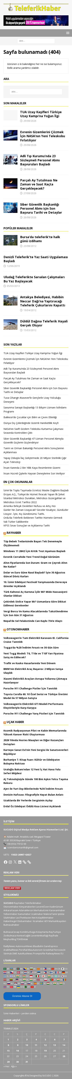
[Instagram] (10, 862)
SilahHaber (9, 917)
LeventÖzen (42, 906)
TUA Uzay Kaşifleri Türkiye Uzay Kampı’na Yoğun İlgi (41, 114)
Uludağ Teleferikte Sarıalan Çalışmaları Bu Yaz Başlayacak (34, 279)
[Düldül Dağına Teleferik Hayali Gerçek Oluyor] (10, 324)
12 (45, 1045)
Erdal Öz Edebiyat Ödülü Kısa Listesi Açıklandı (32, 806)
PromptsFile (39, 953)
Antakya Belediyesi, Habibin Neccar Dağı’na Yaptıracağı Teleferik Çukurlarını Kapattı (42, 301)
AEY (46, 921)
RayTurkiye (55, 931)
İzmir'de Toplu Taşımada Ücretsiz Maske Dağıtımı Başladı (36, 490)
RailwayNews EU (54, 953)
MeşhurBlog (9, 939)
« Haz (6, 1066)
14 (64, 1045)
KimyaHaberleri (27, 906)
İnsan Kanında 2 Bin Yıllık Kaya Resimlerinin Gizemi (31, 467)
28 (64, 1056)
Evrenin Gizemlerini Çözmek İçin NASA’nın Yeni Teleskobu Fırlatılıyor (42, 136)
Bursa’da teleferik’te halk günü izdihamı (40, 239)
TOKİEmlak (22, 939)
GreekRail (48, 949)
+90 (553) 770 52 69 (16, 843)
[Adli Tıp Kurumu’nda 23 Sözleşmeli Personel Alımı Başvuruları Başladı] (10, 159)
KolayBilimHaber (44, 917)
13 (54, 1045)
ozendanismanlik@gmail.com (22, 847)
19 (45, 1050)
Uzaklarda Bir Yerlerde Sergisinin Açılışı (27, 800)
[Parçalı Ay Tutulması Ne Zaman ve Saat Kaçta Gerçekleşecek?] (10, 183)
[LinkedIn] (20, 862)
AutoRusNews (25, 953)
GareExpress (51, 946)
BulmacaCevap (11, 931)
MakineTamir (50, 914)
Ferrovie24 (59, 949)
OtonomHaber (18, 629)
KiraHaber (38, 921)
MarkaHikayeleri (57, 921)
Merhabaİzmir (41, 910)
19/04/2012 (29, 310)
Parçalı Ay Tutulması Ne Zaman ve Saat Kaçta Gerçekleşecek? (38, 184)
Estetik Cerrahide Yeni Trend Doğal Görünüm (31, 556)
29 (8, 1061)
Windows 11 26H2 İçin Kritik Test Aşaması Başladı (34, 551)
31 (27, 1061)
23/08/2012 (29, 246)
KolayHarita (42, 931)
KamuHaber (24, 914)
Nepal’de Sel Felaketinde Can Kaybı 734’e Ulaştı (32, 621)
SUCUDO (8, 903)
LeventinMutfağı (39, 935)
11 (36, 1045)
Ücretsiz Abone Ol (22, 996)
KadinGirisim (56, 906)
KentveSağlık (24, 935)
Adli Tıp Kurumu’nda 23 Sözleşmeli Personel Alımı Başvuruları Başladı (40, 160)
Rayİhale (53, 935)
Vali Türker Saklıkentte (15, 521)
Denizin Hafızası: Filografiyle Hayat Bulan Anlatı (33, 794)
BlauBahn (38, 946)
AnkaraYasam (10, 910)
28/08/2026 (29, 169)
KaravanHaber (57, 910)
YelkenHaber (10, 914)
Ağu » (14, 1066)
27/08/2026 (29, 193)
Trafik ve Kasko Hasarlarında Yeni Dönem (29, 663)
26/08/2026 (29, 217)
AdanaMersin (26, 910)
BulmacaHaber (11, 924)
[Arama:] (36, 40)
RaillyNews (9, 946)
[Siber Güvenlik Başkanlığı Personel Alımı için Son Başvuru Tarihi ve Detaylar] (10, 207)
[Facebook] (5, 862)
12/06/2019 (13, 266)
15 (8, 1050)
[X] (15, 862)
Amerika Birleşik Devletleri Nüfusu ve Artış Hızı (29, 506)
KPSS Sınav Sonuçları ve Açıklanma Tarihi (26, 525)
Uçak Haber (15, 722)
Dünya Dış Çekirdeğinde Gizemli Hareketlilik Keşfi (31, 423)
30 (17, 1061)
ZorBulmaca (9, 935)
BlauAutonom (35, 949)
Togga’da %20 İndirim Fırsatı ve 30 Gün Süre (31, 647)
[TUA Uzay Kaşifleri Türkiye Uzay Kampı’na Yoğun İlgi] (10, 115)
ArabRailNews (10, 949)
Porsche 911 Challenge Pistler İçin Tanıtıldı (30, 688)
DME (14, 953)
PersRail (23, 949)
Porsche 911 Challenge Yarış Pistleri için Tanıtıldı (33, 713)
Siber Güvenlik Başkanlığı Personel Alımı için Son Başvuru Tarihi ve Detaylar (41, 208)
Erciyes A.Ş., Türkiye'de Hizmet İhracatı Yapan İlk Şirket (34, 494)
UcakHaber (37, 914)
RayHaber (14, 533)
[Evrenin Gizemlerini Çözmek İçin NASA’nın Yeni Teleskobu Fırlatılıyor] (10, 135)
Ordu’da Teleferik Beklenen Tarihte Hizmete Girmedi (32, 517)
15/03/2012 (29, 330)
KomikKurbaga (27, 931)
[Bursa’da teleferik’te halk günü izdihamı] (10, 240)
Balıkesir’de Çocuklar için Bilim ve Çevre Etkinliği (30, 417)
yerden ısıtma (28, 1013)
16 (17, 1050)
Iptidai (61, 914)
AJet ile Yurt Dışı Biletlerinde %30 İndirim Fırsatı (33, 788)
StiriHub (7, 953)
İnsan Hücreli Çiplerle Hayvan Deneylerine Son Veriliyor (34, 473)
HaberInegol (10, 921)
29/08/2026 (29, 120)
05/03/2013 (13, 286)
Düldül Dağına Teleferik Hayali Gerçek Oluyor (44, 323)
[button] (67, 33)
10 (27, 1045)
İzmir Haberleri (11, 1013)
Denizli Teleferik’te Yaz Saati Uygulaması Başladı (35, 259)
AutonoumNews (24, 946)
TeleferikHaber (33, 903)
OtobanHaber (24, 921)
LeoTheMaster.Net (25, 917)
